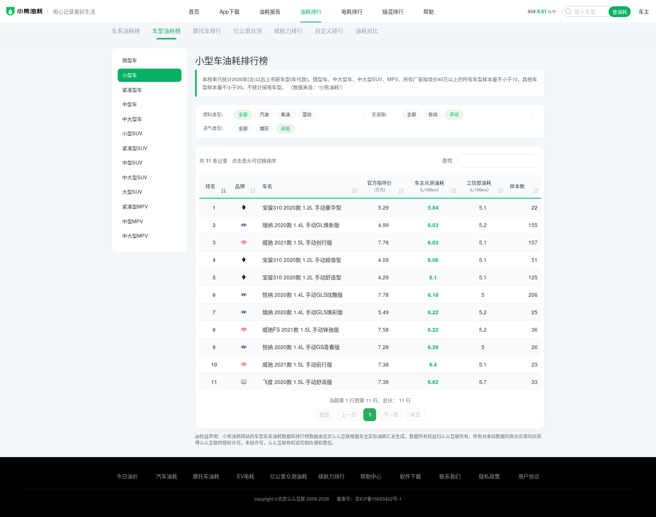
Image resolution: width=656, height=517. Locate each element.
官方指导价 (379, 186)
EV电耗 (245, 476)
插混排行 (393, 11)
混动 (306, 114)
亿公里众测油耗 (288, 476)
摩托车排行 (207, 30)
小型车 (129, 74)
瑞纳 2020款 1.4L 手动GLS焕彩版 (302, 312)
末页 (415, 414)
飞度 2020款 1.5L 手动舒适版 (297, 381)
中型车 (129, 104)
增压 (264, 128)
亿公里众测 (247, 30)
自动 (432, 114)
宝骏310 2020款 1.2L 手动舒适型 (301, 277)
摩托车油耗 (206, 476)
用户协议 (528, 476)
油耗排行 (311, 11)
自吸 (285, 128)
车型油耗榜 (166, 30)
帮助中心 (371, 476)
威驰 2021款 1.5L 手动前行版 (297, 364)
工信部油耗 (479, 186)
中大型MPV (135, 235)
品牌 (240, 186)
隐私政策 (489, 476)
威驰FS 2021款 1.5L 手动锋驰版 (300, 329)
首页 (194, 11)
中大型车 (132, 118)
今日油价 (127, 476)
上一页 (348, 414)
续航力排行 (288, 30)
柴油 (285, 114)
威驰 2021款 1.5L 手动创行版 (297, 242)
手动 (454, 114)
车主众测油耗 (429, 186)
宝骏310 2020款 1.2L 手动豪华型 (301, 207)
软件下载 (410, 476)
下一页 (390, 414)
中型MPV (132, 221)
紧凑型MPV (135, 206)
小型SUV (132, 133)
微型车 (129, 60)
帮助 (428, 11)
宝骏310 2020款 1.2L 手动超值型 (301, 259)
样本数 (517, 186)
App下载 (229, 11)
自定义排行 (329, 30)
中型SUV (132, 162)
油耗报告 (270, 11)
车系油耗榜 (126, 30)
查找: (448, 160)
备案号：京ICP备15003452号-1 (369, 498)
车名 (267, 186)
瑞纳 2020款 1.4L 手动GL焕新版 (300, 225)
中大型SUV (134, 177)
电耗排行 (352, 11)
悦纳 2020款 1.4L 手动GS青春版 (301, 347)
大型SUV (132, 191)
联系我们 (449, 476)
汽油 (264, 114)
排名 (210, 186)
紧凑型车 (132, 89)
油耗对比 (366, 30)
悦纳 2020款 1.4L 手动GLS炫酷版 (302, 294)
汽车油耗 (166, 476)
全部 (243, 114)
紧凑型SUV (134, 148)
